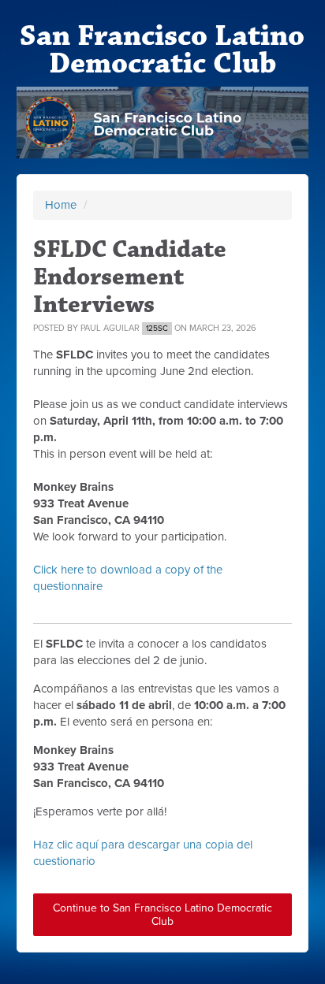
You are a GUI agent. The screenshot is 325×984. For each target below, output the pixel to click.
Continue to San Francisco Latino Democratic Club (162, 914)
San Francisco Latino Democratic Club (162, 49)
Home (61, 205)
